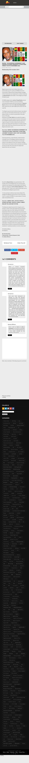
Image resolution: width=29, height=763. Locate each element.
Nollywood (5, 646)
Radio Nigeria (17, 684)
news (14, 609)
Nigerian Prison (17, 638)
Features (18, 532)
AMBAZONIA (18, 442)
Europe (4, 524)
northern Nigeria (6, 649)
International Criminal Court (9, 572)
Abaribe (14, 423)
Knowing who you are (7, 594)
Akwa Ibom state (7, 438)
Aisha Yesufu (13, 436)
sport (19, 717)
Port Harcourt (6, 673)
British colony (6, 480)
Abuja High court (11, 427)
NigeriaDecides (6, 627)
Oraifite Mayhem (6, 664)
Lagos (16, 594)
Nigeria (17, 614)
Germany (17, 548)
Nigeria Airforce (6, 616)
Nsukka (22, 649)
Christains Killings (13, 486)
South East (20, 708)
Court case (13, 495)
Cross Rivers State (16, 497)
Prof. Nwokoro (6, 677)
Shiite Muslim (6, 704)
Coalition (10, 491)
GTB (18, 550)
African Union (6, 434)
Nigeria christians (7, 618)
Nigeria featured (16, 620)
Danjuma (20, 499)
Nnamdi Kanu (18, 642)
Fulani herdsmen (19, 541)
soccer (10, 706)
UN (19, 730)
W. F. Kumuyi (22, 736)
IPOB (12, 574)
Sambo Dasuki (6, 697)
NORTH (11, 646)
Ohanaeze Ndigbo (7, 655)
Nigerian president (7, 638)
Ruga (12, 693)
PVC (10, 679)
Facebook (8, 249)
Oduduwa (11, 653)
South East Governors (7, 710)
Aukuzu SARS (6, 458)
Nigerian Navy (6, 635)
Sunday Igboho (16, 719)
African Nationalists (17, 431)
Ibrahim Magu (16, 559)
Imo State (15, 565)
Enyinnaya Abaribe (12, 521)
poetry (12, 668)
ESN (19, 521)
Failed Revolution (7, 528)
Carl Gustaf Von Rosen (7, 484)
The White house (13, 723)
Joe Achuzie (15, 585)
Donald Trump (6, 508)
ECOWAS (18, 513)
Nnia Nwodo (18, 644)
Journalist (12, 587)
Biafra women (6, 473)
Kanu (12, 589)
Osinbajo (5, 666)
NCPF (9, 609)
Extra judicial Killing (7, 526)
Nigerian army (21, 627)
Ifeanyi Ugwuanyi (19, 561)
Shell (20, 701)
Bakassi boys (6, 460)
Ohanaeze (23, 653)
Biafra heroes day (7, 469)
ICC (23, 559)
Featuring (5, 535)
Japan (14, 583)
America (5, 445)
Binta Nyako (19, 473)
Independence (14, 567)
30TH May (14, 421)
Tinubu (4, 725)
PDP (10, 666)
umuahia (14, 730)
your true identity (13, 745)
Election (12, 517)
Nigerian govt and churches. (9, 633)
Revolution (5, 690)
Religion (12, 686)
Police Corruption (20, 668)
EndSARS (20, 519)
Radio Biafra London (7, 684)
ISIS (14, 581)
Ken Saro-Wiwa (6, 592)
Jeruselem (20, 583)
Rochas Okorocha (21, 690)
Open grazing (12, 660)
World (4, 741)
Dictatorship (13, 506)
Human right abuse (7, 559)
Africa (20, 429)
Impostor (22, 565)
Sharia (4, 701)
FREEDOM (5, 539)
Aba (19, 421)
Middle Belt (5, 603)
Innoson (5, 570)
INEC (21, 567)
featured (11, 532)
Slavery (4, 706)
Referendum (5, 686)
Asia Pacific (13, 453)
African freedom (6, 431)
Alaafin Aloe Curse (7, 440)
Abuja (4, 427)
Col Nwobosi (6, 493)
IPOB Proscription (7, 576)
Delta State (5, 506)
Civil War (12, 488)
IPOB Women (6, 578)
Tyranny (4, 728)
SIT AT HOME (14, 704)
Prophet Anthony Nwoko (17, 677)
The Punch (5, 723)
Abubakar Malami (20, 425)
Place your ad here (6, 395)
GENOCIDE (13, 546)
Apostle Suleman (14, 449)
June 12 (22, 587)
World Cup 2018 (11, 741)
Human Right (17, 556)
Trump (24, 725)
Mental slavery (15, 600)
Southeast (13, 712)
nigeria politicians (7, 625)
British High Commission (17, 480)
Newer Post (8, 243)
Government (6, 550)
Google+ (22, 249)
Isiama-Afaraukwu (7, 581)
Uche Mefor (19, 728)
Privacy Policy (22, 752)
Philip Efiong (6, 668)
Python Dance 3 (6, 682)
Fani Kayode (5, 530)
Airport (20, 434)
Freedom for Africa (14, 539)
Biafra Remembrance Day (8, 471)
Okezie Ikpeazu (12, 657)
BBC (4, 462)
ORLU (22, 664)
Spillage (14, 717)
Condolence (19, 493)
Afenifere (15, 429)
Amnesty (11, 445)
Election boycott (20, 517)
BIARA (13, 473)
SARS (13, 697)
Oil (23, 655)
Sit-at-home (22, 704)
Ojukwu (4, 657)
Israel (4, 583)
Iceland (4, 561)
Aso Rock (20, 453)
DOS (13, 508)
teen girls (5, 721)
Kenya (13, 592)
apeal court (5, 449)
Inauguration (6, 567)
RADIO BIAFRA (15, 682)
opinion (17, 662)
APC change (19, 447)
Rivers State (12, 690)
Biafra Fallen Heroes (7, 467)
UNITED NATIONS (16, 732)
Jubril (17, 587)
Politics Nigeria (21, 671)
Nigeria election (6, 620)
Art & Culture (21, 451)
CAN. (22, 482)
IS (15, 578)
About (8, 752)
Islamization (20, 581)
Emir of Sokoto (6, 519)
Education (12, 515)
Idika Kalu (11, 561)
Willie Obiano (18, 739)
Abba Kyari (21, 423)
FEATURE (5, 532)
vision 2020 (5, 736)
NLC (12, 642)
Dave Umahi (21, 502)
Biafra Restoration (20, 471)
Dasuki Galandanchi (7, 502)
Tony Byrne (11, 725)
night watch (5, 642)
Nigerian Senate (6, 640)
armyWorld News (12, 451)
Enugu (4, 521)
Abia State (5, 425)
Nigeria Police (14, 622)
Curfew (4, 499)
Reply (10, 288)
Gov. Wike (23, 548)
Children (5, 486)
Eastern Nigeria (6, 510)
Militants (21, 603)
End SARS (14, 519)
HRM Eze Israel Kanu (7, 556)
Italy (9, 583)
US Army (5, 734)
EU (23, 521)
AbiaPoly (12, 425)
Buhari (11, 482)
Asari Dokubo (6, 453)
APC (13, 447)
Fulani (12, 541)
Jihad (9, 585)
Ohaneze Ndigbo (17, 655)
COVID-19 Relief (21, 495)
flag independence (7, 537)
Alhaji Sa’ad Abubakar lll (8, 442)
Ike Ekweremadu (6, 565)
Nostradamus (15, 649)
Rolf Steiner (5, 693)
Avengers (13, 458)
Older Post (20, 243)
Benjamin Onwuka (20, 462)
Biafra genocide (17, 467)
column (12, 493)
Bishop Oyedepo (6, 475)
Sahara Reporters (13, 695)
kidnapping (19, 592)
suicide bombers (6, 719)
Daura (15, 502)
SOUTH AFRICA (12, 708)
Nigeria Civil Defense (17, 618)
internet (19, 572)
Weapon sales (10, 739)
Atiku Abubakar (11, 456)
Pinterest (15, 253)
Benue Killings (6, 464)
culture (23, 497)
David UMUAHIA (6, 504)
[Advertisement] (14, 25)
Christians (5, 488)
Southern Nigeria (18, 714)
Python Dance (16, 679)
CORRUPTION (6, 495)
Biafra (13, 464)
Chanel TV (17, 484)
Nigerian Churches (7, 629)
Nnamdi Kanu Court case (8, 644)
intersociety (5, 574)
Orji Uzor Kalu (15, 664)
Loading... (4, 397)
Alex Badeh (16, 440)
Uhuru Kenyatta (6, 730)
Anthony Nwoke (6, 447)
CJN (17, 488)
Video (21, 734)
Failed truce (15, 528)
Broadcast (5, 482)
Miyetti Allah (6, 605)
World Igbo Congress (7, 743)
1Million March (6, 421)
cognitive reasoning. (18, 491)
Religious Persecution (7, 688)
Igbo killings (10, 563)
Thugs (21, 723)
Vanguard (15, 734)
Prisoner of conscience (17, 675)
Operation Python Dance (8, 662)
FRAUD (20, 537)
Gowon (12, 550)
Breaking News (14, 478)
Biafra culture (20, 464)
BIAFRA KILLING (16, 469)
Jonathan (5, 587)
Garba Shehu (6, 546)
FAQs (16, 752)
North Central (19, 646)
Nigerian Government (17, 631)
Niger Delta (14, 611)
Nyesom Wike (6, 651)
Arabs (21, 449)
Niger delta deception (8, 614)
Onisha (19, 657)
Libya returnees (15, 596)
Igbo (4, 563)
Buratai (16, 482)
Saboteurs (5, 695)
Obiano (19, 651)
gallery (21, 543)
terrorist (12, 721)
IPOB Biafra (18, 574)
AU (17, 456)
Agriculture (13, 434)
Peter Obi (16, 666)
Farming (12, 530)
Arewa (4, 451)
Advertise (12, 752)
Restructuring (18, 688)
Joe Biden (22, 585)
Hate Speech (6, 552)
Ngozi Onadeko (6, 611)
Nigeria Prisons (17, 625)
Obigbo (4, 653)
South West (5, 712)
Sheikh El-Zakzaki (12, 701)
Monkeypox (13, 605)
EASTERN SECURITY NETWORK (18, 510)
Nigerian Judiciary (21, 633)
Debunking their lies (16, 504)
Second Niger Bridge (20, 697)
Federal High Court (14, 535)
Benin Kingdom (11, 462)
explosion (11, 524)
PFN (21, 666)
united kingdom (6, 732)
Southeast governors (7, 714)
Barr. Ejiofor (13, 460)
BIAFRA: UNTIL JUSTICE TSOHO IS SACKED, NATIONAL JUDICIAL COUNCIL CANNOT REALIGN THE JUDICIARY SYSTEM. (13, 202)
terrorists (18, 721)
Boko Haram (15, 475)
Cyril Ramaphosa (12, 499)
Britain (21, 478)
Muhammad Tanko (7, 607)
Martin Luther (6, 600)
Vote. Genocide (14, 736)
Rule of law (18, 693)
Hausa (12, 552)
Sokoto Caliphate (18, 706)
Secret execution (7, 699)
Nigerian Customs (7, 631)
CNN (4, 491)
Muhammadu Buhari (18, 607)
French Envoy (6, 541)
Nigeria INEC (6, 622)
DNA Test (21, 506)
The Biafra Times (18, 750)
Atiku (4, 456)
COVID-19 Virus (6, 497)
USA (10, 734)
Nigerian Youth (16, 640)
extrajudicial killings (18, 526)
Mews (21, 600)
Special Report (6, 717)
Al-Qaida (15, 438)
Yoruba (23, 743)
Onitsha (5, 660)
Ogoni (17, 653)
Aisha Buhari (5, 436)
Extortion (18, 524)
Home (4, 752)
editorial (5, 515)
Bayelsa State (22, 460)
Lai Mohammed (6, 596)
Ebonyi (4, 513)
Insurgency (18, 570)
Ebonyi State (11, 513)
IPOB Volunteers (16, 576)
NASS (4, 609)
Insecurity (11, 570)
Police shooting (6, 671)
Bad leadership (21, 458)
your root (5, 745)
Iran (12, 578)
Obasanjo (14, 651)
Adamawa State (6, 429)
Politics (14, 671)
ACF (18, 427)
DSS (17, 508)
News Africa (20, 609)
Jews (4, 585)
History (18, 554)
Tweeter (15, 249)
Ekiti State (5, 517)
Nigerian (14, 627)
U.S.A (13, 728)
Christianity (22, 486)
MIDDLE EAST (14, 603)
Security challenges (17, 699)
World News (17, 743)
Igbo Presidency (19, 563)
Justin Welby (5, 589)
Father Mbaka (20, 530)
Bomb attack (6, 478)
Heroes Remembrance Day (8, 554)
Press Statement (6, 675)
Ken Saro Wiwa (19, 589)
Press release (14, 673)
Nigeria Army (15, 616)
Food (15, 537)
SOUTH (4, 708)
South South (17, 710)
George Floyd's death (7, 548)
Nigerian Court (16, 629)
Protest (4, 679)
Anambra (17, 445)
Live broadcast (6, 598)
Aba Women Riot (6, 423)
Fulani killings (6, 543)
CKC (21, 488)
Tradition (18, 725)
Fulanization (14, 543)
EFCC (17, 515)
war (4, 739)
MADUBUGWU (15, 598)
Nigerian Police (15, 635)
